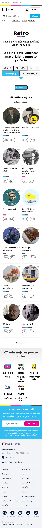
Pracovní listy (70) (30, 73)
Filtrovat (22, 87)
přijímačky (31, 21)
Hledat (35, 16)
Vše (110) (7, 68)
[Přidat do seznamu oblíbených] (18, 109)
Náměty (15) (10, 73)
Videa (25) (20, 68)
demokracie (16, 21)
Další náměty (21, 343)
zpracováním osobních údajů (26, 435)
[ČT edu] (7, 10)
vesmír (24, 21)
